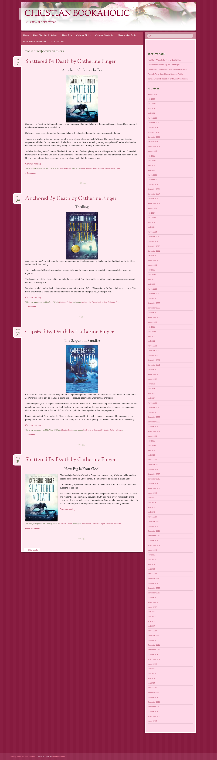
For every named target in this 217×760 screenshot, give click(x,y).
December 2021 (154, 360)
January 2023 (153, 298)
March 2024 (152, 232)
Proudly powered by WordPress (22, 756)
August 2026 (152, 94)
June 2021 (152, 389)
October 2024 (153, 199)
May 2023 (151, 279)
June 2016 (152, 673)
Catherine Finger (98, 168)
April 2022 (151, 341)
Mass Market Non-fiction (34, 41)
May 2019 (151, 507)
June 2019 (152, 502)
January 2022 (153, 355)
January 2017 (153, 640)
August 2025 (152, 151)
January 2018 (153, 583)
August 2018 (152, 550)
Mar (18, 331)
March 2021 (152, 403)
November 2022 (154, 308)
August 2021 (152, 379)
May (18, 458)
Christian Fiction (83, 35)
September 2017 (154, 602)
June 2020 (152, 446)
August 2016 (152, 664)
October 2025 (153, 142)
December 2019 (154, 474)
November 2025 (154, 137)
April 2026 (151, 113)
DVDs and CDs (57, 41)
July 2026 (151, 99)
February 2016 (153, 692)
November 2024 (154, 194)
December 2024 (154, 189)
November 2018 (154, 536)
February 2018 (153, 578)
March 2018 (152, 574)
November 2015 (154, 707)
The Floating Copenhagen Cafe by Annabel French (167, 69)
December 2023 (154, 246)
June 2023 (152, 275)
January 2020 (153, 469)
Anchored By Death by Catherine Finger (71, 198)
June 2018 (152, 560)
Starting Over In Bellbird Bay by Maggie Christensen (168, 79)
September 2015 (154, 716)
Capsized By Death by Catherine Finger (69, 332)
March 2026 (152, 118)
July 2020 (151, 441)
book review (86, 168)
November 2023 (154, 251)
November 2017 (154, 593)
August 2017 (152, 607)
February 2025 (153, 180)
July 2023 (151, 270)
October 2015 (153, 711)
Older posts (32, 550)
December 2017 (154, 588)
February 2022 (153, 351)
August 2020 (152, 436)
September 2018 (154, 545)
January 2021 (153, 412)
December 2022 (154, 303)
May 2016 (151, 678)
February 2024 (153, 237)
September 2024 (154, 203)
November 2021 (154, 365)
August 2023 (152, 265)
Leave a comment (32, 528)
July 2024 (151, 213)
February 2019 (153, 522)
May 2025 (151, 165)
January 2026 (153, 127)
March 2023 (152, 289)
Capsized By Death (101, 430)
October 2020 (153, 427)
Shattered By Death (112, 168)
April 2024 (151, 227)
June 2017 (152, 616)
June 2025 (152, 161)
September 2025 (154, 146)
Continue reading (34, 164)
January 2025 (153, 184)
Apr (18, 197)
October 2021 (153, 370)
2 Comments (30, 307)
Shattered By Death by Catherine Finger (70, 61)
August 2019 (152, 493)
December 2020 (154, 417)
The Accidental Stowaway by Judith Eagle (164, 65)
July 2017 (151, 612)
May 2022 (151, 336)
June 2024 (152, 218)
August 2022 (152, 322)
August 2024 (152, 208)
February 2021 (153, 408)
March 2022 (152, 346)
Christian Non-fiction (104, 35)
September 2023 (154, 260)
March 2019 (152, 517)
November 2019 (154, 479)
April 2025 (151, 170)
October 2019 (153, 484)
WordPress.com (58, 756)
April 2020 (151, 455)
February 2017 (153, 636)
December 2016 (154, 645)
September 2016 (154, 659)
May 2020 (151, 450)
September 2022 (154, 317)
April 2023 (151, 284)
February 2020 (153, 465)
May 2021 (151, 393)
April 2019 (151, 512)
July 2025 (151, 156)
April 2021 (151, 398)
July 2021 (151, 384)
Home (26, 35)
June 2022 (152, 332)
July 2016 (151, 669)
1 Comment (30, 434)
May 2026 (151, 109)
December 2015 (154, 702)
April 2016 (151, 683)
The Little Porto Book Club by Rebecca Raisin (165, 74)
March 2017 (152, 631)
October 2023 (153, 256)
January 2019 (153, 526)
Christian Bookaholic (77, 14)
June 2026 (152, 104)
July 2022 (151, 327)
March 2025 (152, 175)
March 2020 (152, 460)
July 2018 (151, 555)
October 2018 (153, 540)
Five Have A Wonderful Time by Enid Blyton (164, 60)
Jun (18, 60)
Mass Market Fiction (127, 35)
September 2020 (154, 431)
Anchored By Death (89, 302)
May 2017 (151, 621)
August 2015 (152, 721)
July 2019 (151, 498)
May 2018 (151, 564)
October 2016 (153, 654)
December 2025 (154, 132)
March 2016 (152, 688)
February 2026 (153, 123)
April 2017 (151, 626)
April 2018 (151, 569)
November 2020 (154, 422)
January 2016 (153, 697)
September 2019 (154, 488)
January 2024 (153, 241)
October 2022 (153, 313)
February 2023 (153, 294)
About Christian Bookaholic (45, 35)
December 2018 (154, 531)
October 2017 (153, 598)
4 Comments (30, 173)
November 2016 (154, 650)
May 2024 (151, 222)
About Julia (67, 35)
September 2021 (154, 374)
